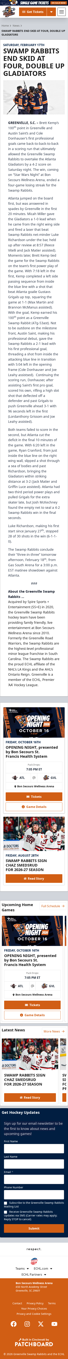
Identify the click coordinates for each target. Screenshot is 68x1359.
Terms (52, 1303)
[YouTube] (54, 1324)
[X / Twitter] (41, 1324)
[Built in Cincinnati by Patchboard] (34, 1342)
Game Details (36, 807)
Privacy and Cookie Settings (34, 1314)
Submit (34, 1228)
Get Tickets (35, 12)
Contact (17, 1303)
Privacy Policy (35, 1303)
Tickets (36, 797)
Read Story (36, 878)
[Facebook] (13, 1324)
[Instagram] (27, 1324)
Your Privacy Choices (34, 1308)
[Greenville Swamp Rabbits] (8, 11)
